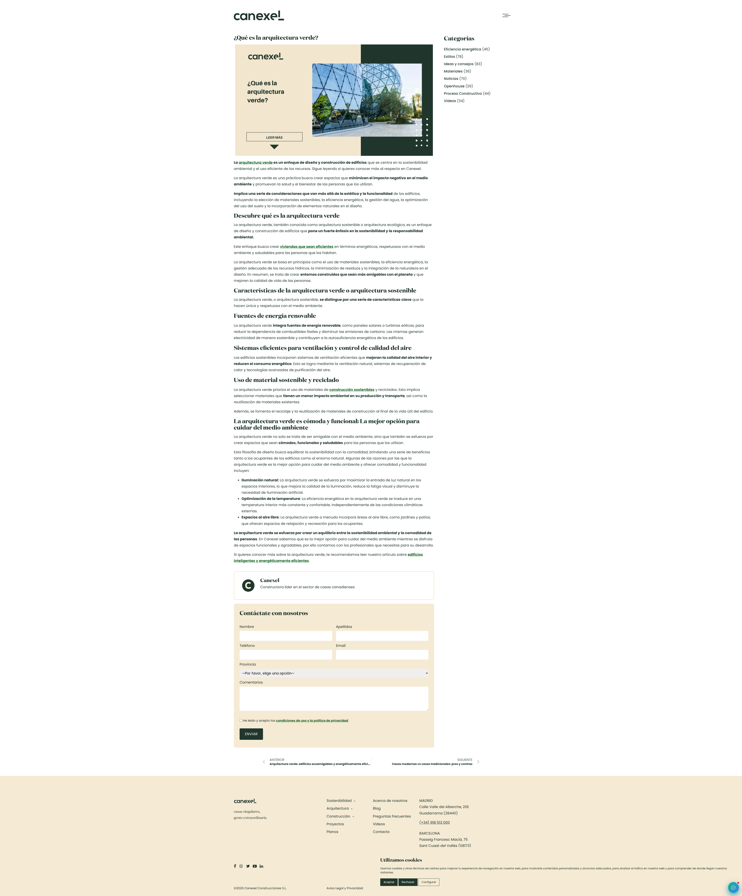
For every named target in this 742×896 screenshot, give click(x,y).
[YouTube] (255, 866)
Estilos (449, 56)
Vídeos (379, 824)
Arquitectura (338, 808)
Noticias (451, 78)
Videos (450, 101)
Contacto (381, 832)
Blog (377, 808)
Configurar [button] (429, 882)
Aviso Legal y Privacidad (345, 888)
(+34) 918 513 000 (434, 822)
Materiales (453, 71)
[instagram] (241, 866)
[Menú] (505, 15)
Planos (332, 832)
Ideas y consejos (458, 64)
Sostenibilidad (339, 800)
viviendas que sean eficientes (306, 246)
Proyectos (335, 824)
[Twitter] (248, 866)
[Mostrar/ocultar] (354, 801)
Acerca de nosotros (390, 800)
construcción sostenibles (351, 389)
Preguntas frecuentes (392, 816)
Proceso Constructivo (463, 93)
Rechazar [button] (408, 882)
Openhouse (454, 86)
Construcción (338, 816)
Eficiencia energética (462, 49)
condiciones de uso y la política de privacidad (312, 720)
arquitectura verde (256, 162)
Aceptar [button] (389, 882)
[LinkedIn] (262, 866)
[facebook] (235, 866)
